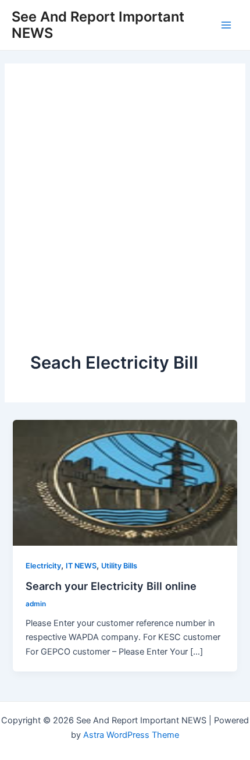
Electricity (43, 565)
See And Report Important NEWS (98, 24)
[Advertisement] (125, 220)
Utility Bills (119, 565)
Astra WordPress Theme (131, 735)
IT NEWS (81, 565)
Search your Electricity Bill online (111, 585)
